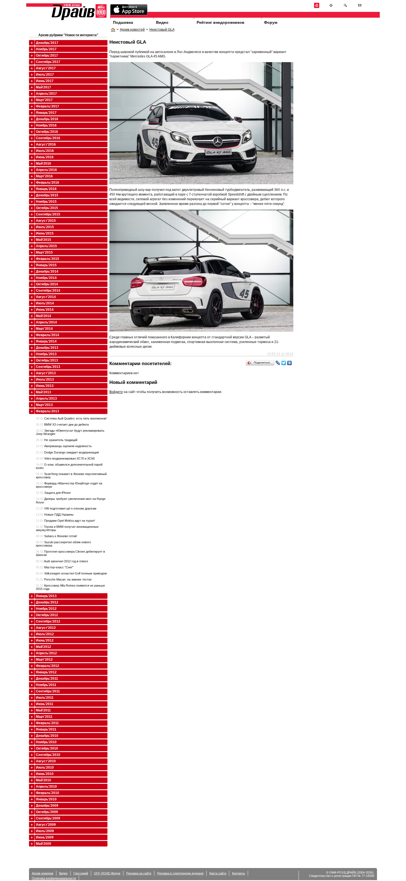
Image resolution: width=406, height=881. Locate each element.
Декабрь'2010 (47, 736)
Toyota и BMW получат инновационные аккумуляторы (67, 528)
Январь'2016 (46, 189)
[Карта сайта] (331, 7)
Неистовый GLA (162, 29)
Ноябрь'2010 (46, 742)
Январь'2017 (46, 113)
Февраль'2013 (47, 411)
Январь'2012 (46, 672)
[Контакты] (359, 7)
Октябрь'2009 (47, 812)
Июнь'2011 (44, 704)
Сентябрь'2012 (48, 621)
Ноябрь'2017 (46, 49)
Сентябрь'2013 (48, 367)
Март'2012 (44, 659)
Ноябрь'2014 (46, 278)
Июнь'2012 (45, 640)
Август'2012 (46, 628)
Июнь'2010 (45, 774)
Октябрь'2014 (47, 284)
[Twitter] (284, 362)
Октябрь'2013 (47, 360)
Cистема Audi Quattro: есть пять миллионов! (71, 418)
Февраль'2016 (47, 182)
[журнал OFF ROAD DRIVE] (78, 19)
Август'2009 (46, 825)
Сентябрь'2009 (48, 818)
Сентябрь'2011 (48, 691)
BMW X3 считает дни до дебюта (62, 424)
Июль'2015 (45, 227)
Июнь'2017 (45, 81)
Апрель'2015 (46, 246)
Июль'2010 (45, 767)
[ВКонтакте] (289, 362)
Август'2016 (46, 144)
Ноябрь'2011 (46, 685)
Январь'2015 (46, 265)
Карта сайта (217, 873)
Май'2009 (43, 844)
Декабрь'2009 (47, 806)
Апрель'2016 (46, 170)
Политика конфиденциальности (54, 878)
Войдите (116, 392)
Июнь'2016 (45, 157)
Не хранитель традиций (56, 440)
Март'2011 (44, 717)
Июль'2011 (45, 698)
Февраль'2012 (47, 666)
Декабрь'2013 (47, 348)
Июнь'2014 (45, 310)
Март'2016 (44, 176)
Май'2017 (43, 87)
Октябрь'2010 (47, 748)
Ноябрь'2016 (46, 125)
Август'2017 (46, 68)
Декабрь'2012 (47, 602)
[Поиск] (345, 7)
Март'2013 (44, 405)
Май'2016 (43, 163)
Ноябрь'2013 (46, 354)
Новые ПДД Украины (54, 514)
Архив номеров (42, 873)
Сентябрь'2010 (48, 755)
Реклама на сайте (138, 873)
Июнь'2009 (45, 837)
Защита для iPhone (53, 492)
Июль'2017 (45, 75)
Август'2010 (46, 761)
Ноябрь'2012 (46, 609)
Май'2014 (43, 316)
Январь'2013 (46, 596)
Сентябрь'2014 (48, 290)
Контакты (238, 873)
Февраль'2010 (47, 793)
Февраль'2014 (47, 335)
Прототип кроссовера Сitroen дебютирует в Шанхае (70, 553)
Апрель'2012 (46, 653)
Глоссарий (80, 873)
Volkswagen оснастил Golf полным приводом (71, 573)
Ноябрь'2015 (46, 202)
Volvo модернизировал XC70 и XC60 (65, 458)
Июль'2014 (45, 303)
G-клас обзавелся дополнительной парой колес (69, 466)
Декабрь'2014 (47, 271)
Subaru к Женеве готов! (56, 536)
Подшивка (123, 22)
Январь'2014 (46, 341)
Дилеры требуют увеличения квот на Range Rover (71, 500)
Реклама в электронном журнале (180, 873)
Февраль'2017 (47, 106)
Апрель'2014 (46, 322)
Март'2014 (44, 329)
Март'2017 (44, 100)
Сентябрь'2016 (48, 138)
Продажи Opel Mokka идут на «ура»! (65, 520)
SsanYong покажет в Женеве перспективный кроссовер (71, 475)
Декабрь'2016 (47, 119)
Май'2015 (43, 240)
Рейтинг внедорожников (220, 22)
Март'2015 (44, 252)
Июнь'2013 (45, 386)
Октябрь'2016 (47, 132)
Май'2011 (43, 710)
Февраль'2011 (47, 723)
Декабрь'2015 (47, 195)
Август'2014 (46, 297)
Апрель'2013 (46, 398)
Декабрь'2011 (47, 678)
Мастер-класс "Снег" (54, 567)
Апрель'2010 (46, 786)
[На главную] (316, 7)
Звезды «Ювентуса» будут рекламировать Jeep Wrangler (70, 432)
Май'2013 (43, 392)
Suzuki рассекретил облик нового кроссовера (63, 543)
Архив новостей (132, 29)
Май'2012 (43, 647)
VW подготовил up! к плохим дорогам (66, 508)
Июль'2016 (45, 151)
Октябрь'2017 (47, 55)
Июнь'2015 (45, 233)
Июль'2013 (45, 379)
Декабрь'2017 (47, 43)
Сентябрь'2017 (48, 62)
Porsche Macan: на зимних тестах (64, 579)
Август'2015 (46, 221)
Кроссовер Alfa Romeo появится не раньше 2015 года (70, 587)
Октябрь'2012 (47, 615)
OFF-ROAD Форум (107, 873)
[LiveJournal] (278, 362)
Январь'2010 (46, 799)
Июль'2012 (45, 634)
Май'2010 (43, 780)
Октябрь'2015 (47, 208)
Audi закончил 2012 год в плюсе (62, 561)
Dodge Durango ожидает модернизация (67, 452)
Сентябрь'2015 (48, 214)
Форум (270, 22)
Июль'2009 (45, 831)
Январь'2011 (46, 729)
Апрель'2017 (46, 94)
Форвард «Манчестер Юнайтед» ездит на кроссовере (69, 485)
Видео (162, 22)
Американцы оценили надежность (64, 446)
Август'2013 (46, 373)
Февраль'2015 (47, 259)
